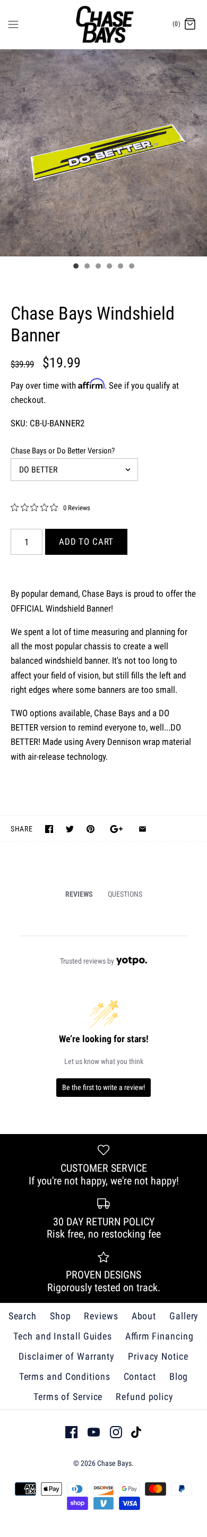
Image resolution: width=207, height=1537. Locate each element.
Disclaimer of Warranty (67, 1356)
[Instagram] (116, 1432)
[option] (103, 152)
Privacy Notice (158, 1356)
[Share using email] (142, 829)
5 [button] (120, 267)
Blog (178, 1376)
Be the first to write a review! (103, 1087)
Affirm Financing (159, 1336)
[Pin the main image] (90, 829)
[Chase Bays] (104, 24)
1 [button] (75, 267)
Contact (140, 1376)
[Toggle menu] (13, 24)
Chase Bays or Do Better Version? (63, 451)
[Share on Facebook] (49, 829)
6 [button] (131, 267)
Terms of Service (67, 1396)
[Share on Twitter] (70, 829)
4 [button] (109, 267)
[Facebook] (71, 1432)
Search (22, 1315)
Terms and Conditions (64, 1376)
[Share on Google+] (116, 829)
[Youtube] (94, 1432)
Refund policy (145, 1396)
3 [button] (97, 267)
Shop (60, 1315)
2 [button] (86, 267)
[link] (50, 508)
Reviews (101, 1315)
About (144, 1315)
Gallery (184, 1315)
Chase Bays (114, 1463)
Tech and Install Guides (62, 1336)
